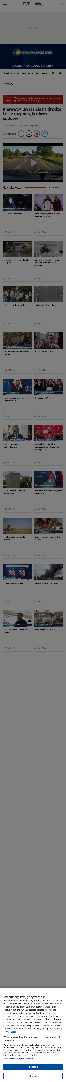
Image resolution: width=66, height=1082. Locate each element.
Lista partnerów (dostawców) (18, 1058)
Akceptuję (33, 1066)
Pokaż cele (33, 1076)
